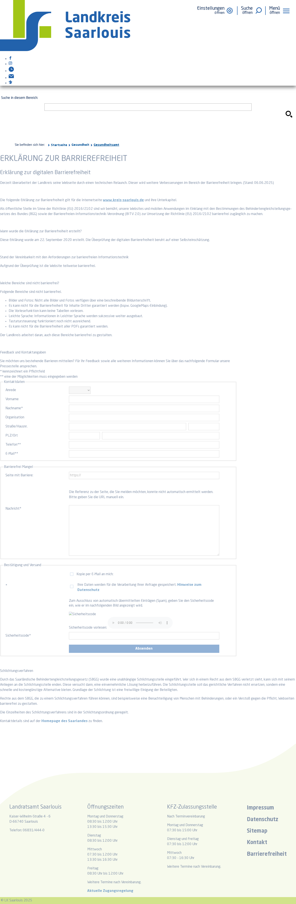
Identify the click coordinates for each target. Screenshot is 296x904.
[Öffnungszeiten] (11, 71)
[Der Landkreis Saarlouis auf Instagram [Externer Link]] (10, 64)
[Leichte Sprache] (10, 83)
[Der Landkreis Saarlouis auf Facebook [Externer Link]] (10, 59)
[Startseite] (65, 50)
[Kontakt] (11, 78)
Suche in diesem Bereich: (19, 98)
